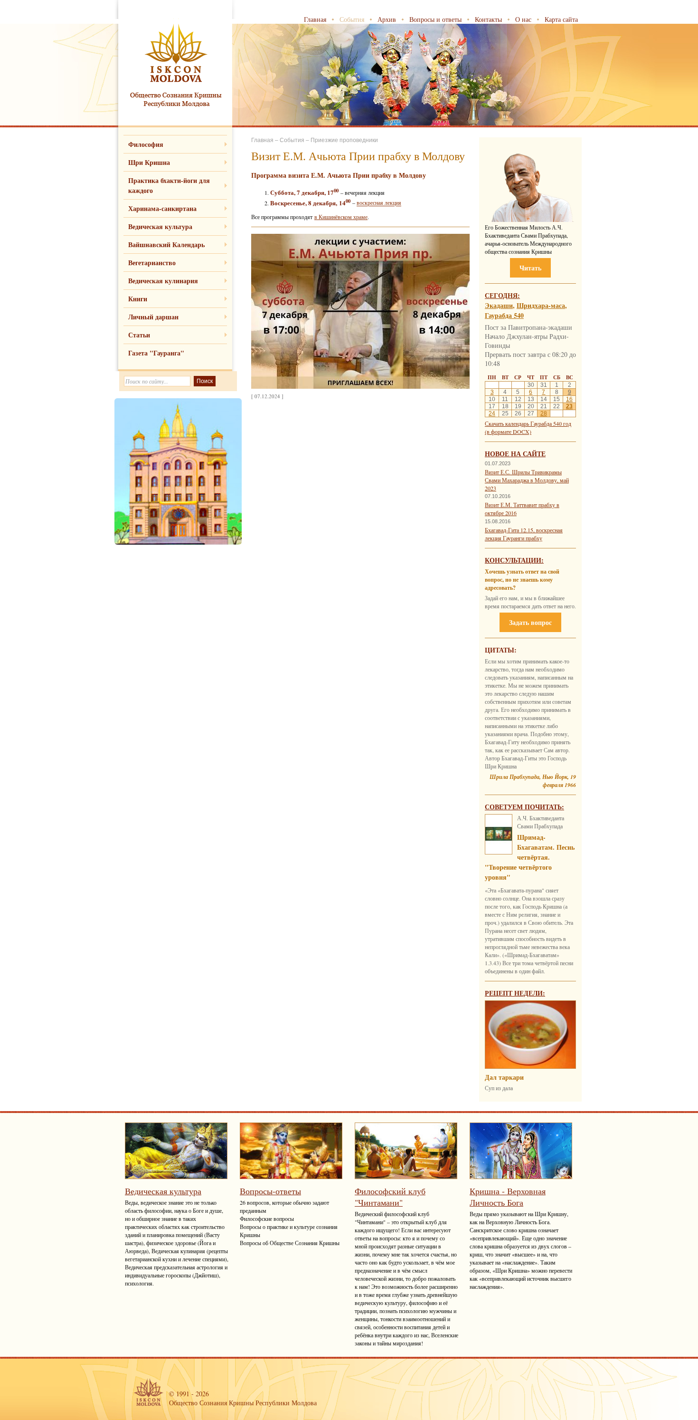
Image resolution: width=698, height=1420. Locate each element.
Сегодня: (502, 295)
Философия (145, 144)
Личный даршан (153, 317)
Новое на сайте (515, 454)
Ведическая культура (160, 226)
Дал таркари (504, 1077)
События (352, 19)
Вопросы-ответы (270, 1191)
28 (543, 413)
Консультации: (514, 560)
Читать (530, 268)
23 (569, 406)
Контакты (488, 19)
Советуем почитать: (524, 807)
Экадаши (499, 305)
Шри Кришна (149, 162)
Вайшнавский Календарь (166, 244)
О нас (523, 19)
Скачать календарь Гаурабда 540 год (528, 423)
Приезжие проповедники (344, 140)
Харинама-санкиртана (162, 208)
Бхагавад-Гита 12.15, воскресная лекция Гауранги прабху (524, 534)
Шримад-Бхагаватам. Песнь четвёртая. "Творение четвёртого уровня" (530, 857)
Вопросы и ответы (435, 19)
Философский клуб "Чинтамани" (390, 1196)
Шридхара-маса (541, 305)
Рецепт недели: (515, 993)
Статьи (139, 335)
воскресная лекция (379, 203)
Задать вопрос (530, 622)
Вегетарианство (152, 263)
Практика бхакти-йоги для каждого (169, 185)
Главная (315, 19)
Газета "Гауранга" (156, 353)
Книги (137, 299)
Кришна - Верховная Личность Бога (508, 1196)
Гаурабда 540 (504, 315)
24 (492, 413)
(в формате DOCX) (508, 431)
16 (569, 399)
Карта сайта (561, 19)
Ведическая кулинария (163, 281)
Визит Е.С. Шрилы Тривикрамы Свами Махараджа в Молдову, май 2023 (527, 480)
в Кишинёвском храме (341, 217)
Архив (386, 19)
